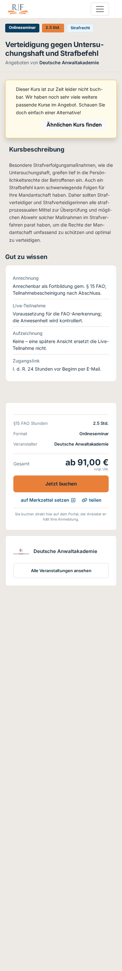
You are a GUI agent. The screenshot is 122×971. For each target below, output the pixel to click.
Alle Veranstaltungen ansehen (61, 570)
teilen (95, 500)
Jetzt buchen (61, 484)
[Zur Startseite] (18, 9)
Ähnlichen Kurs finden (74, 124)
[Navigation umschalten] (100, 9)
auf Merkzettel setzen (45, 500)
